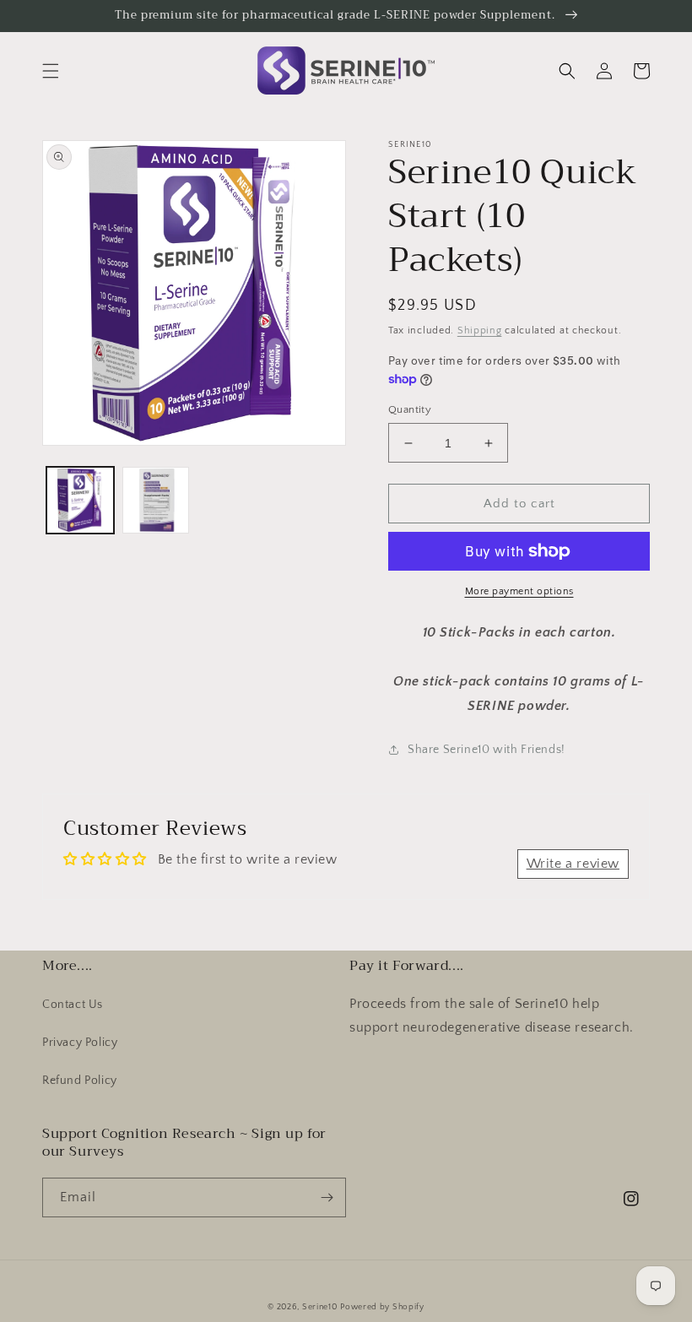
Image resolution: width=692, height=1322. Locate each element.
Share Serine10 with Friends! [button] (486, 749)
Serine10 (320, 1307)
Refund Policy (79, 1080)
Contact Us (72, 1004)
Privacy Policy (79, 1042)
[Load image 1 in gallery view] (80, 500)
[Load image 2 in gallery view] (156, 500)
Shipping (479, 330)
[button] (50, 70)
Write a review (573, 863)
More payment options (519, 591)
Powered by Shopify (382, 1307)
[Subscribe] (326, 1197)
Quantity (409, 409)
